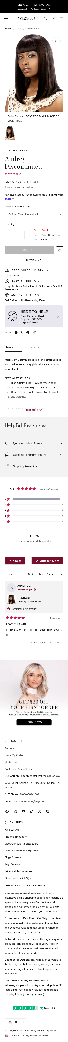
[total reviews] (34, 174)
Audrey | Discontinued (30, 601)
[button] (6, 18)
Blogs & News (13, 857)
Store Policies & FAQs (18, 878)
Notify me (34, 260)
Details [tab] (33, 347)
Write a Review (50, 561)
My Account (11, 762)
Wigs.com (18, 1030)
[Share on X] (22, 333)
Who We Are (12, 829)
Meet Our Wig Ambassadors (21, 843)
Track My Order (14, 755)
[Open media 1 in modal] (56, 41)
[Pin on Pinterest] (28, 333)
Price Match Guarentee (18, 871)
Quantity (10, 224)
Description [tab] (14, 347)
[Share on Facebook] (16, 333)
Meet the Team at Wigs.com (21, 850)
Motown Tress (16, 150)
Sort (31, 574)
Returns (9, 748)
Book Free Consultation (19, 769)
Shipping (8, 187)
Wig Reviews (12, 864)
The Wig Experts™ (16, 836)
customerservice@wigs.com (29, 801)
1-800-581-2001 (29, 794)
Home (8, 28)
